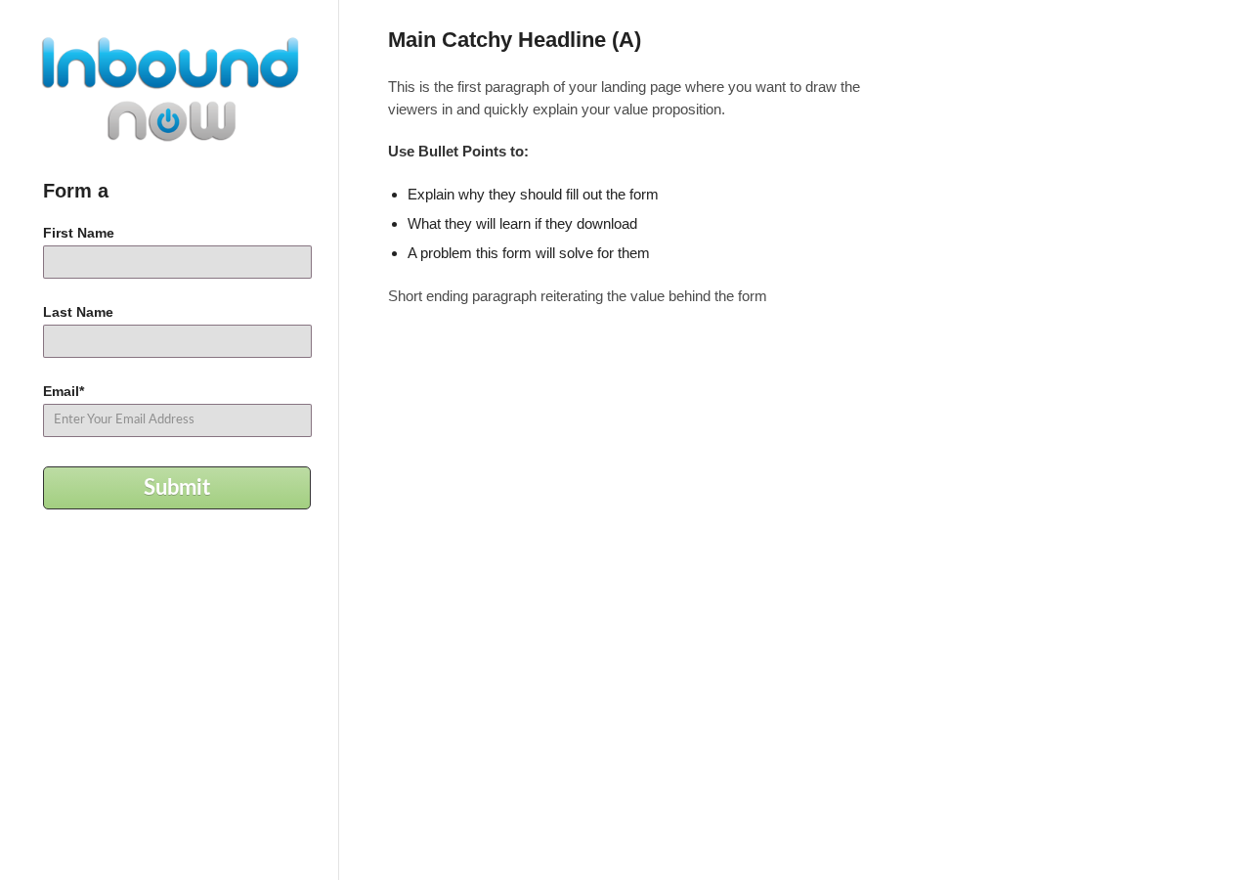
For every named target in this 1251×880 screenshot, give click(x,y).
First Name (78, 233)
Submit (177, 488)
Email (63, 391)
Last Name (78, 312)
